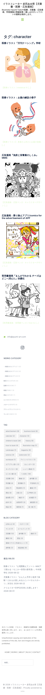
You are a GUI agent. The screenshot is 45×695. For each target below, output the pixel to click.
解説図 (34, 502)
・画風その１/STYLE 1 (11, 366)
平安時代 (34, 483)
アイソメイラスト (28, 460)
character (24, 436)
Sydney (22, 691)
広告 (8, 488)
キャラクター (12, 469)
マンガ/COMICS (9, 414)
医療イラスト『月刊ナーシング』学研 (21, 43)
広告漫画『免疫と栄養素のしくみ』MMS (20, 156)
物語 (21, 497)
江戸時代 (31, 493)
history (29, 441)
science (10, 455)
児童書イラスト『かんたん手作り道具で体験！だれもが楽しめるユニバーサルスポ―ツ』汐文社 (22, 580)
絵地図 (32, 497)
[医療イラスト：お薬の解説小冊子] (23, 119)
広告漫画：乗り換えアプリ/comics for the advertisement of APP (22, 217)
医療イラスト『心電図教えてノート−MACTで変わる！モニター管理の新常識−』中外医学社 (22, 569)
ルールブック (24, 529)
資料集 (9, 548)
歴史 (9, 493)
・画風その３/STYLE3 (11, 376)
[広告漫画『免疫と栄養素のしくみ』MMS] (23, 180)
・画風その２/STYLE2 (11, 371)
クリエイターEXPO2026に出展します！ (21, 588)
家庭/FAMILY (8, 390)
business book (31, 431)
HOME (7, 652)
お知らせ (10, 524)
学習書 (9, 483)
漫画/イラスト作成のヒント (16, 543)
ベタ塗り (26, 474)
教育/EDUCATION (9, 381)
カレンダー (29, 464)
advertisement (12, 431)
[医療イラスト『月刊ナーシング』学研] (23, 65)
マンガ (9, 529)
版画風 (10, 497)
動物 (22, 478)
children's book (13, 441)
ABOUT (22, 652)
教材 (33, 533)
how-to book (12, 445)
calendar (10, 436)
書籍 (33, 488)
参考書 (33, 478)
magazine (26, 450)
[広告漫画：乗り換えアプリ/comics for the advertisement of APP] (23, 240)
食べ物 (32, 507)
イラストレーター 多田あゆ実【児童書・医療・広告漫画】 (22, 5)
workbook (11, 460)
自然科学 (20, 502)
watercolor (24, 455)
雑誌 (9, 507)
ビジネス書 (11, 474)
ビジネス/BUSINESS (10, 400)
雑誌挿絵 (22, 548)
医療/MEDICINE (9, 385)
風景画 (20, 507)
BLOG (28, 652)
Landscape (11, 450)
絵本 (9, 502)
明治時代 (20, 488)
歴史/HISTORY (8, 395)
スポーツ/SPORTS (9, 404)
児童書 (10, 478)
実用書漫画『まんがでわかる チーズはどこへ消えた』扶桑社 (21, 277)
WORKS (14, 652)
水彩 (19, 493)
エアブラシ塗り (12, 464)
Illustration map (30, 445)
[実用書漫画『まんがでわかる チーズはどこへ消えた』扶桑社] (23, 300)
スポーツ (24, 524)
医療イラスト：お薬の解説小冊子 (19, 97)
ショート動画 (28, 469)
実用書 (21, 483)
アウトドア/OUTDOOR (11, 409)
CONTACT (36, 652)
